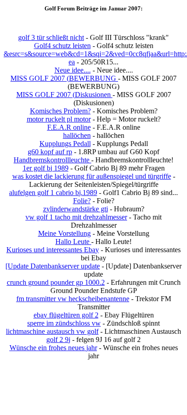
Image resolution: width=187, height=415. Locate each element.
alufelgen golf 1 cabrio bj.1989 (53, 192)
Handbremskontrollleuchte (52, 160)
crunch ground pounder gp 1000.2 (56, 282)
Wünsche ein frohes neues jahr (53, 348)
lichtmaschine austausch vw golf (52, 331)
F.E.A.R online (69, 127)
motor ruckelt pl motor (59, 119)
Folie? (82, 201)
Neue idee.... (72, 70)
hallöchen (77, 135)
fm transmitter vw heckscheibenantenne (72, 299)
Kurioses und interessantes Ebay (52, 250)
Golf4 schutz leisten (62, 45)
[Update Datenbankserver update (52, 266)
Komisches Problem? (60, 111)
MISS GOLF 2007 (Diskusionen (64, 94)
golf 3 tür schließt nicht (51, 37)
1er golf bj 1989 (46, 168)
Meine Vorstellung (64, 233)
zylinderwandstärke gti (75, 209)
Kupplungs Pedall (65, 143)
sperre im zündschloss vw (64, 323)
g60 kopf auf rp (50, 152)
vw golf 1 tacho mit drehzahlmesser (76, 217)
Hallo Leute (73, 241)
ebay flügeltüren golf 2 (66, 315)
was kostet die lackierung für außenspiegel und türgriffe (91, 176)
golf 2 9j (58, 339)
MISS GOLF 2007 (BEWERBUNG (64, 78)
